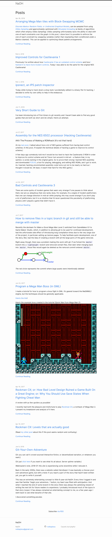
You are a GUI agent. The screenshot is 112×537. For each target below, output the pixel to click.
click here (26, 461)
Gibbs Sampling (22, 29)
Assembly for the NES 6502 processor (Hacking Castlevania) (53, 135)
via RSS (60, 511)
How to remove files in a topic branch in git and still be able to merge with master (54, 220)
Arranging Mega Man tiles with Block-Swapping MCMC (50, 21)
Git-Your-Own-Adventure (31, 449)
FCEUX (33, 162)
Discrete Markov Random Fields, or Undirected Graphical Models (42, 26)
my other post (27, 432)
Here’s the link (21, 298)
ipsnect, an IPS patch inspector (35, 85)
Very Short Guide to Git (30, 110)
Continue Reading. (23, 44)
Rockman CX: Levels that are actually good (42, 427)
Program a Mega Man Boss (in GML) (38, 286)
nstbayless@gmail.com (24, 529)
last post (24, 145)
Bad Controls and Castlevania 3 (35, 185)
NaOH (19, 3)
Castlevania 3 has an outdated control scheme (63, 62)
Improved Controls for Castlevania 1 (38, 57)
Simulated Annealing (66, 29)
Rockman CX (67, 407)
